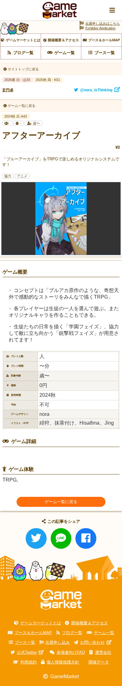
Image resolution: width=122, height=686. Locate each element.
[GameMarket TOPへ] (61, 600)
